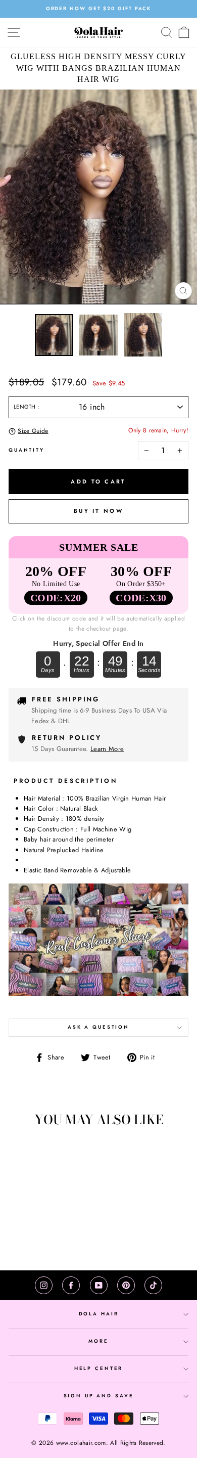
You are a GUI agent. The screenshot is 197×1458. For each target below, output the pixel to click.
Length (25, 407)
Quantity (26, 450)
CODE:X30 (141, 597)
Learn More (107, 749)
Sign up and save (99, 1395)
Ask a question (98, 1027)
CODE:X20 (55, 597)
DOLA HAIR (99, 1313)
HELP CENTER (98, 1368)
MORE (98, 1341)
